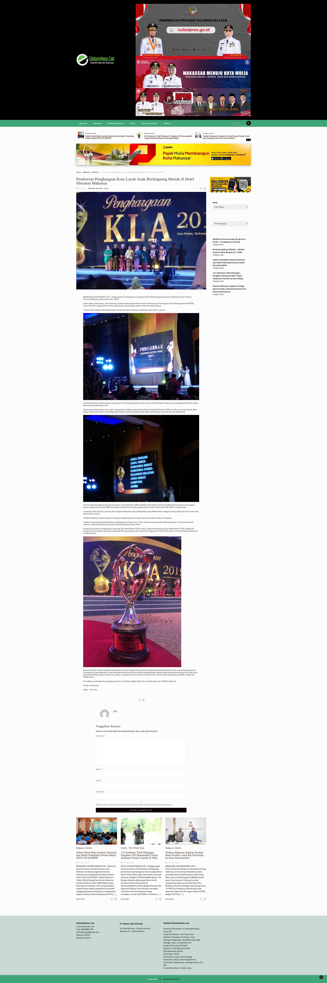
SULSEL (106, 188)
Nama (99, 769)
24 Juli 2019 (82, 188)
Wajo (142, 848)
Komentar (101, 736)
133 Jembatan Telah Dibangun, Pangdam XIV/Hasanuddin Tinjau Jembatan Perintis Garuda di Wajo (109, 137)
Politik (132, 123)
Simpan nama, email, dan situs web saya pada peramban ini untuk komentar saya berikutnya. (134, 804)
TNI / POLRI (133, 848)
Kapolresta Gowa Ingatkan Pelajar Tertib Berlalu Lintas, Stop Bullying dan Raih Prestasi (226, 137)
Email (99, 780)
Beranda (83, 123)
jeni (115, 711)
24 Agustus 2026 (83, 862)
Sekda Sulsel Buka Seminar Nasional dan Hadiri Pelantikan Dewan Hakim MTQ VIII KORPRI (96, 855)
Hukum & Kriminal (149, 123)
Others (167, 123)
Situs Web (100, 791)
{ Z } (159, 979)
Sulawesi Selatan (115, 123)
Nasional (97, 123)
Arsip (215, 202)
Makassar (91, 188)
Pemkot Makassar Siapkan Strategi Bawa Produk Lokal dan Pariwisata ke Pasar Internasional (167, 137)
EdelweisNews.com (171, 979)
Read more (80, 899)
